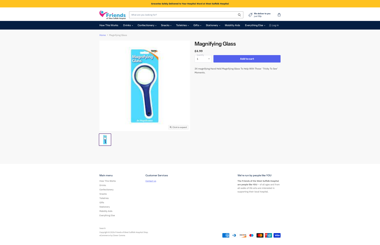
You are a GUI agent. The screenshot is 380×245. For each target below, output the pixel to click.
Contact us (150, 181)
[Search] (239, 14)
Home (102, 35)
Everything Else (254, 25)
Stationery (212, 25)
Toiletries (181, 25)
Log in (275, 25)
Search (102, 228)
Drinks (127, 25)
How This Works (108, 25)
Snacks (165, 25)
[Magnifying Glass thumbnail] (105, 140)
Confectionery (146, 25)
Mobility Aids (232, 25)
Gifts (196, 25)
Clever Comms (119, 235)
